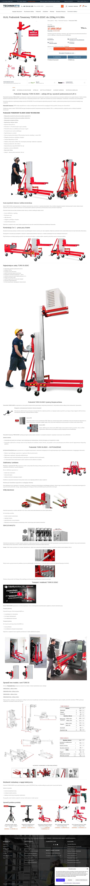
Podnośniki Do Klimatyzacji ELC (74, 862)
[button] (87, 869)
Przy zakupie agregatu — (16, 1)
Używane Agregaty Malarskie (31, 853)
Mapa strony (5, 857)
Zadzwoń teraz (58, 57)
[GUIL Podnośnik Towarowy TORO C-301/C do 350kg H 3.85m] (79, 814)
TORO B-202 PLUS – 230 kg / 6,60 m (11, 697)
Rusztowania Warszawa (29, 848)
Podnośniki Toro (11, 685)
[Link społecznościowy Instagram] (55, 845)
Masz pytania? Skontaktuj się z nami (67, 53)
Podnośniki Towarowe (63, 20)
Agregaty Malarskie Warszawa (31, 855)
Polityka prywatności (7, 851)
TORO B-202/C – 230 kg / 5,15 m (10, 694)
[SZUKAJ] (62, 6)
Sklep (56, 20)
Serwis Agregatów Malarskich (31, 862)
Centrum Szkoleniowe (29, 860)
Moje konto (5, 844)
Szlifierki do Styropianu (72, 853)
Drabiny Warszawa (28, 857)
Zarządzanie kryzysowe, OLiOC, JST (53, 855)
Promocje (27, 846)
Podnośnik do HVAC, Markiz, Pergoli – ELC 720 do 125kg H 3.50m (11, 826)
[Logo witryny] (11, 6)
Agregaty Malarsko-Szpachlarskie (74, 846)
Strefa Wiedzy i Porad (7, 855)
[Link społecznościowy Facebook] (54, 845)
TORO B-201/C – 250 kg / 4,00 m (10, 688)
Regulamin (5, 846)
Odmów (70, 880)
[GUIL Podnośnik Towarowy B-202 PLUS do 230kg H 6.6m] (62, 814)
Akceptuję (60, 880)
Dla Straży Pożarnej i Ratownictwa (53, 853)
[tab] (14, 89)
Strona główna (51, 20)
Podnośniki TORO (73, 20)
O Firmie (5, 853)
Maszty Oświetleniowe (72, 855)
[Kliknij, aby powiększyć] (5, 60)
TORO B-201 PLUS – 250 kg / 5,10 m (11, 691)
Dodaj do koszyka (70, 48)
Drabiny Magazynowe (71, 848)
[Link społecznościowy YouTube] (57, 845)
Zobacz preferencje (81, 880)
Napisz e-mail (78, 57)
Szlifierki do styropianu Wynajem (31, 851)
